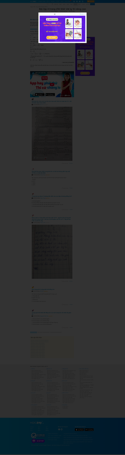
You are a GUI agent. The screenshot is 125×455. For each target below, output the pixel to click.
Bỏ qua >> (82, 14)
